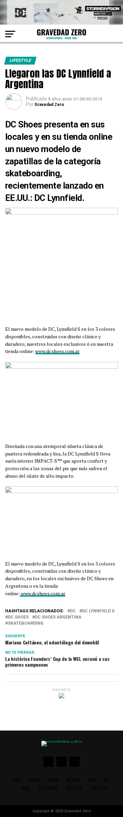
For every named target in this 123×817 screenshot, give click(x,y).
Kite (107, 779)
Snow (53, 779)
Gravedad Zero (49, 104)
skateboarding (25, 623)
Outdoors (48, 788)
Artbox (73, 779)
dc (73, 611)
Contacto (99, 788)
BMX (91, 779)
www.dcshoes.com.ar (57, 351)
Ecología (74, 788)
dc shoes (18, 617)
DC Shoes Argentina (58, 617)
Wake (26, 788)
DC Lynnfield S (98, 611)
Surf (16, 779)
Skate (34, 779)
